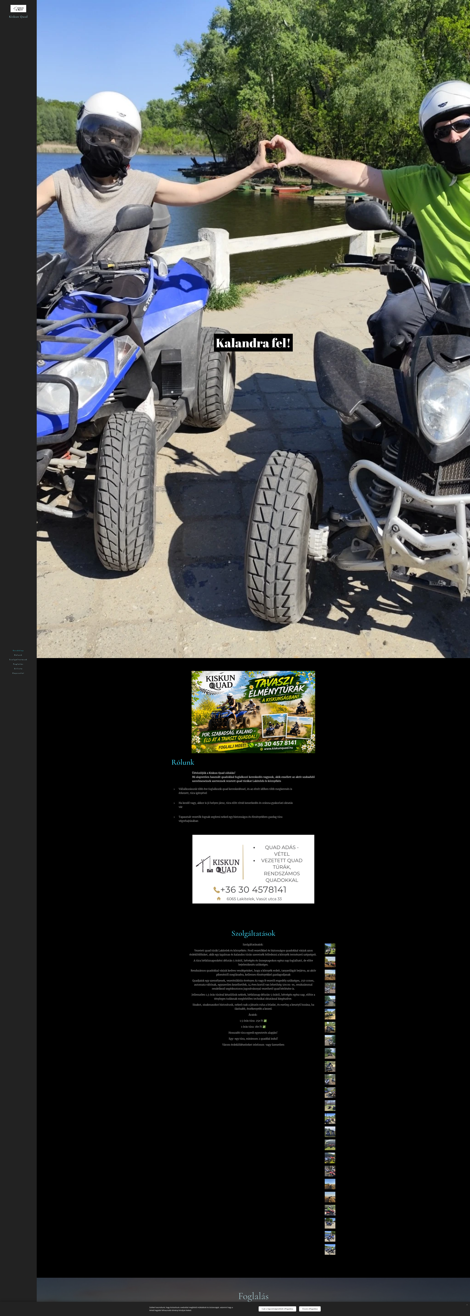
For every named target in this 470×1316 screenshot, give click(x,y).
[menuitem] (18, 650)
